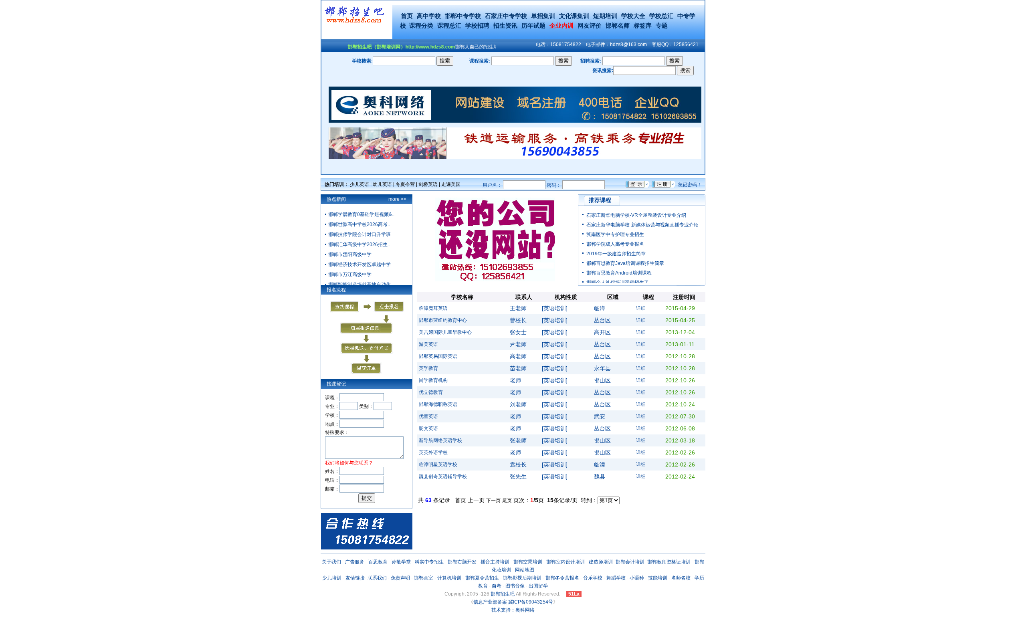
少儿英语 (359, 184)
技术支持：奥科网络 (513, 610)
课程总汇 (449, 25)
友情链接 (355, 578)
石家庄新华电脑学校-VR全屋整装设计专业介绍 (636, 215)
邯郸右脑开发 (462, 562)
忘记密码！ (690, 185)
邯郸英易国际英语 (438, 356)
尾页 (507, 500)
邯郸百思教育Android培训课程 (619, 273)
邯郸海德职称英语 (438, 404)
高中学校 (429, 15)
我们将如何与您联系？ (349, 463)
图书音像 (515, 586)
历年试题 (533, 25)
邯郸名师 (618, 25)
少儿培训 (331, 578)
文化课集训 (574, 15)
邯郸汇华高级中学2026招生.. (359, 244)
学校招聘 (477, 25)
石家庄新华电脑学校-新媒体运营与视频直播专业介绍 (642, 225)
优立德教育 (431, 392)
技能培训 (657, 578)
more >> (397, 199)
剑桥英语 (428, 184)
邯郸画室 (423, 578)
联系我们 (377, 578)
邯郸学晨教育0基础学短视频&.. (361, 214)
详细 (641, 308)
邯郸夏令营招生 (482, 578)
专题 (662, 25)
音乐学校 (592, 578)
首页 (407, 15)
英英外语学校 (433, 452)
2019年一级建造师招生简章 (616, 253)
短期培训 (605, 15)
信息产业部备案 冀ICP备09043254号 (513, 602)
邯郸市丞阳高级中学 (350, 254)
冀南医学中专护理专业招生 (615, 234)
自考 (496, 586)
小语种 (637, 578)
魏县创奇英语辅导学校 (443, 476)
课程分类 (421, 25)
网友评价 (590, 25)
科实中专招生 (429, 562)
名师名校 (681, 578)
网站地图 (524, 570)
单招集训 (543, 15)
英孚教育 (428, 368)
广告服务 (354, 562)
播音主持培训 (495, 562)
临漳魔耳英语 (433, 308)
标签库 (643, 25)
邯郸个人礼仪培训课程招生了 (617, 282)
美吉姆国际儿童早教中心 (445, 332)
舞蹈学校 (616, 578)
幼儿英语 (382, 184)
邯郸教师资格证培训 (669, 562)
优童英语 (428, 416)
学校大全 (633, 15)
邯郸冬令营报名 (562, 578)
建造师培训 (601, 562)
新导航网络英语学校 (440, 440)
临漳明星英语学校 (438, 464)
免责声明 (400, 578)
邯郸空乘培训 (527, 562)
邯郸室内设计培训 (565, 562)
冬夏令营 (405, 184)
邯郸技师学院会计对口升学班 (359, 234)
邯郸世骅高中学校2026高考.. (359, 224)
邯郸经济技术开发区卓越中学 (359, 264)
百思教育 (378, 562)
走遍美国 (450, 184)
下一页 (493, 500)
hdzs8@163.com (628, 44)
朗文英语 (428, 428)
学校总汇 (661, 15)
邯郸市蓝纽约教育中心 (443, 320)
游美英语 (428, 344)
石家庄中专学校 (506, 15)
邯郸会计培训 (630, 562)
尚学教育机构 (433, 380)
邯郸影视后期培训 (522, 578)
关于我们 (331, 562)
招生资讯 (505, 25)
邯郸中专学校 (463, 15)
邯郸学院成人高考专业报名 (615, 244)
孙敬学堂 (401, 562)
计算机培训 (449, 578)
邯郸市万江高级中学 (350, 274)
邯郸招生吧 (503, 594)
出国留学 (538, 586)
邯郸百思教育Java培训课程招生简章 (625, 263)
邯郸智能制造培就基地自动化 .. (361, 284)
